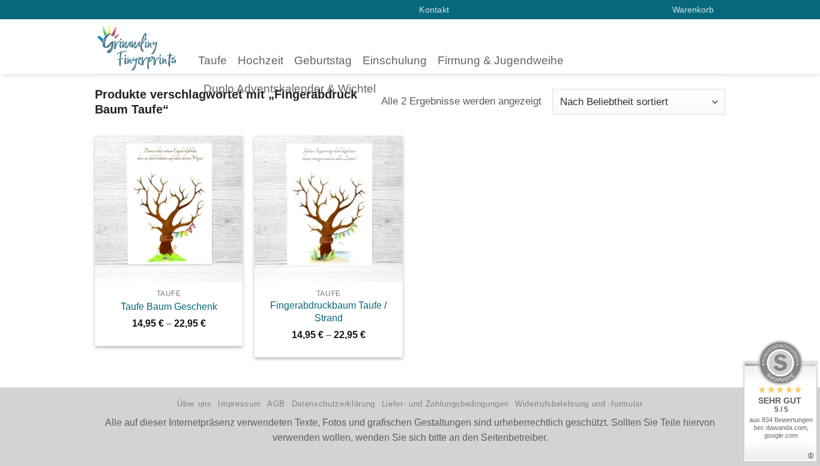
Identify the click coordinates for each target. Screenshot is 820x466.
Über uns (194, 403)
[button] (698, 9)
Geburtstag (323, 60)
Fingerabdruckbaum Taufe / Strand (328, 311)
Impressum (239, 403)
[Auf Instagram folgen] (390, 9)
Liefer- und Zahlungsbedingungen (445, 403)
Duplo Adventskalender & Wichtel (289, 88)
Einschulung (395, 60)
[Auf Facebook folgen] (377, 9)
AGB (276, 403)
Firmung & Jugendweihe (501, 60)
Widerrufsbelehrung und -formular (578, 403)
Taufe (212, 60)
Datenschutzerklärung (333, 403)
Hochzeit (260, 60)
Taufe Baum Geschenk (169, 306)
